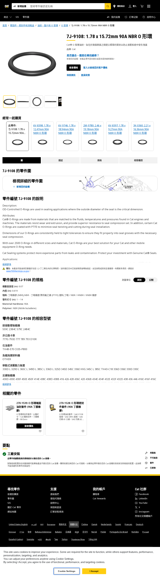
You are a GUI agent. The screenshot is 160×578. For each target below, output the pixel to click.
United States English (18, 524)
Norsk (94, 532)
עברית (22, 532)
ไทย (56, 539)
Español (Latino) (16, 539)
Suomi (118, 524)
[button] (95, 67)
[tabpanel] (32, 62)
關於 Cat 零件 (14, 507)
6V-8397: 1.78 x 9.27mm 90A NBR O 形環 (116, 129)
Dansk (94, 524)
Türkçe (65, 539)
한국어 (85, 532)
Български (51, 524)
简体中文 (62, 524)
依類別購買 (13, 494)
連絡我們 (54, 494)
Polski (103, 532)
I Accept (94, 571)
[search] (108, 6)
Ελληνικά (12, 532)
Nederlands (106, 524)
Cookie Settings (66, 571)
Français (128, 524)
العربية (34, 524)
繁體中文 (74, 524)
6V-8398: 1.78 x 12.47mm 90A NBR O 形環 (41, 129)
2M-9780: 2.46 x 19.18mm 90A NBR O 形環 (92, 129)
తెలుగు (48, 539)
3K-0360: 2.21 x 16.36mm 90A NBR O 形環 (141, 129)
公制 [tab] (151, 279)
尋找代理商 (55, 498)
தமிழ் (40, 539)
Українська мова (78, 539)
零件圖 (11, 498)
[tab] (9, 101)
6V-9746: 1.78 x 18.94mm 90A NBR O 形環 (66, 129)
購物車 (96, 494)
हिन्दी (29, 532)
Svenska (30, 539)
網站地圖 (12, 511)
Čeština (84, 524)
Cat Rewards (99, 498)
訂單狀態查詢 (56, 511)
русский (145, 532)
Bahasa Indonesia (43, 532)
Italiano (58, 532)
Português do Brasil (119, 532)
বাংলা (41, 524)
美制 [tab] (139, 279)
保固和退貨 (55, 507)
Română (135, 532)
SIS (9, 502)
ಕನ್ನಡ (77, 532)
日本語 (68, 532)
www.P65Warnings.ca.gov (17, 271)
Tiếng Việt (92, 539)
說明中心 (54, 502)
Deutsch (139, 524)
